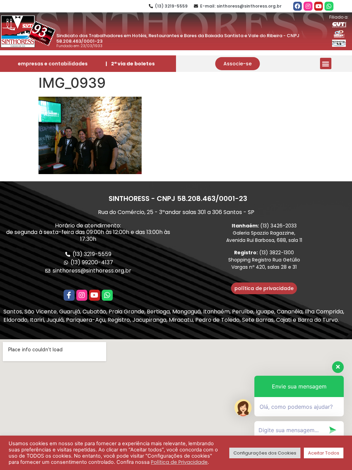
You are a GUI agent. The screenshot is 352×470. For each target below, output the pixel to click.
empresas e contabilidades (53, 63)
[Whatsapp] (328, 6)
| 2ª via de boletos (130, 63)
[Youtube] (318, 6)
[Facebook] (297, 6)
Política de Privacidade (179, 462)
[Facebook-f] (69, 295)
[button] (237, 63)
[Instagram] (308, 6)
